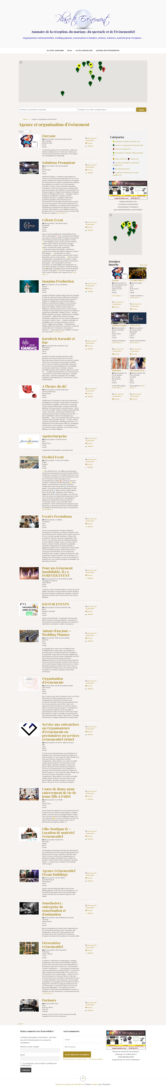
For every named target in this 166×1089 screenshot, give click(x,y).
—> (30, 119)
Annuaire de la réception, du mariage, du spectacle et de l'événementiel (83, 32)
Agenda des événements (107, 50)
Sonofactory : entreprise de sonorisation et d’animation (54, 908)
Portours (49, 1000)
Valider (141, 110)
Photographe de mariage (139, 370)
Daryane (49, 136)
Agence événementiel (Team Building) (58, 872)
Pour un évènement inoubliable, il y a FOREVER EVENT (57, 572)
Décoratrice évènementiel (52, 945)
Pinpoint (90, 146)
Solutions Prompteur (58, 162)
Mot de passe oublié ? (96, 1059)
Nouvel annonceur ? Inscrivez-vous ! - (75, 1059)
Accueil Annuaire (55, 50)
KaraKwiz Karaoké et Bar (58, 340)
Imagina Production (58, 281)
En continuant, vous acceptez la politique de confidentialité (38, 1064)
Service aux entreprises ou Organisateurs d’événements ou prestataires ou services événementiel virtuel (60, 731)
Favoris (89, 143)
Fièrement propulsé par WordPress (69, 1084)
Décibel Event (53, 457)
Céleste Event (52, 220)
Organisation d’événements (52, 680)
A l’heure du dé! (54, 386)
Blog (69, 50)
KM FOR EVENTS (55, 604)
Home (25, 119)
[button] (103, 70)
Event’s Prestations (57, 516)
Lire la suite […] (62, 213)
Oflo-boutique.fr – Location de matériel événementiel (58, 833)
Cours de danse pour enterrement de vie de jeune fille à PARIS (59, 793)
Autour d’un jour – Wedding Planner (56, 633)
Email (22, 1055)
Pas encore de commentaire (91, 139)
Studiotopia (116, 370)
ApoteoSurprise (54, 436)
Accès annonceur (84, 50)
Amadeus (95, 1084)
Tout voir (143, 265)
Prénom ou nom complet (29, 1047)
